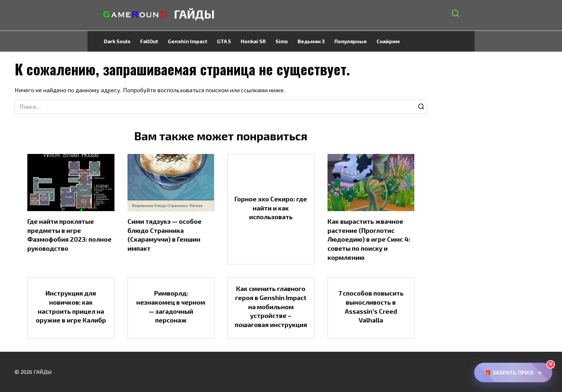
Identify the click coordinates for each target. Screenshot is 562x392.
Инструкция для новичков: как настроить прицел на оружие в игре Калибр (71, 306)
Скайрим (388, 41)
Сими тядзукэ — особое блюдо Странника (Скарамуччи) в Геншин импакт (164, 234)
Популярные (350, 41)
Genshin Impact (187, 41)
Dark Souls (117, 41)
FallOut (149, 41)
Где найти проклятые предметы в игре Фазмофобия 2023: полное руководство (69, 234)
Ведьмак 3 (311, 41)
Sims (281, 41)
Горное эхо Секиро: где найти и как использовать (270, 208)
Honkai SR (253, 41)
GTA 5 (224, 41)
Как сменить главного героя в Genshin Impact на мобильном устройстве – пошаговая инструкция (271, 306)
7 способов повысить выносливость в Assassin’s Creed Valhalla (371, 306)
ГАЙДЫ (194, 14)
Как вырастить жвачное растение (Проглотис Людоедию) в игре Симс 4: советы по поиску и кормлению (369, 239)
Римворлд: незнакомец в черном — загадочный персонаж (170, 306)
